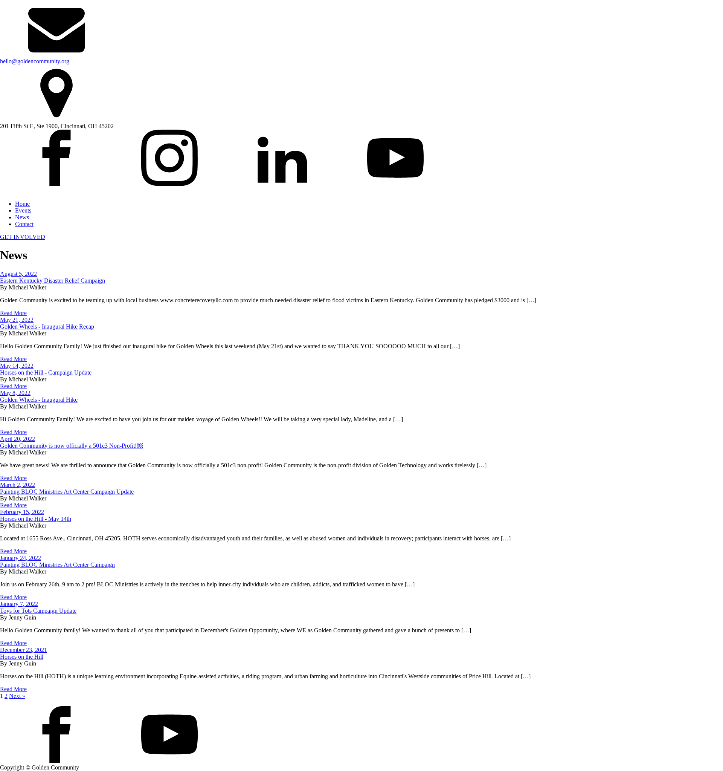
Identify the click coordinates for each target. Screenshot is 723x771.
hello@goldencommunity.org (34, 61)
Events (23, 210)
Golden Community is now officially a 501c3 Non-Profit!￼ (71, 445)
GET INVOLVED (22, 237)
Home (22, 203)
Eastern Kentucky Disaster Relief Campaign (52, 280)
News (22, 217)
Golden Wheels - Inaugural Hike (39, 399)
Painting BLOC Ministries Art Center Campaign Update (67, 491)
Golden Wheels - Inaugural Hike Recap (47, 326)
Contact (24, 224)
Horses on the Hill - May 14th (35, 519)
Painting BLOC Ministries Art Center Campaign (57, 564)
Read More (13, 313)
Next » (17, 696)
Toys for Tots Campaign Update (38, 610)
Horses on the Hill (21, 656)
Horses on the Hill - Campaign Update (46, 372)
